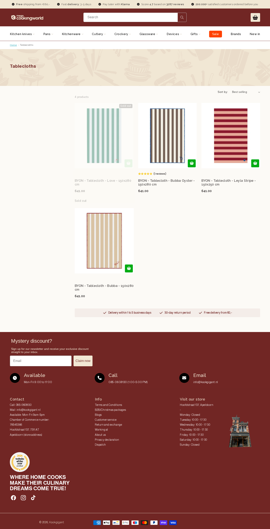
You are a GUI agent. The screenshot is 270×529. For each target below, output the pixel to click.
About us (100, 435)
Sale (215, 34)
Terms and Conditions (108, 405)
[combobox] (135, 17)
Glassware (148, 34)
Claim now (83, 360)
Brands (236, 34)
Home (13, 45)
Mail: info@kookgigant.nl (25, 410)
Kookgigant (56, 522)
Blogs (98, 415)
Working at (101, 429)
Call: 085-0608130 (20, 405)
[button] (255, 17)
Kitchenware (72, 34)
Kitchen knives (21, 34)
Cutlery (98, 34)
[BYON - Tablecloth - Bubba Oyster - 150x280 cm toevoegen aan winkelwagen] (192, 163)
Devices (173, 34)
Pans (47, 34)
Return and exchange (108, 424)
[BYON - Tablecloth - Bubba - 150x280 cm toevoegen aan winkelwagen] (129, 268)
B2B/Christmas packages (110, 410)
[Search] (182, 17)
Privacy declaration (107, 440)
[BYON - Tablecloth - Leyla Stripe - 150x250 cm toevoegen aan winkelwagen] (255, 163)
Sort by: (223, 91)
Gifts (195, 34)
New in (255, 34)
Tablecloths (26, 45)
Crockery (121, 34)
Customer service (106, 420)
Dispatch (100, 444)
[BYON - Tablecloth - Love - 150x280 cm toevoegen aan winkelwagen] (128, 163)
